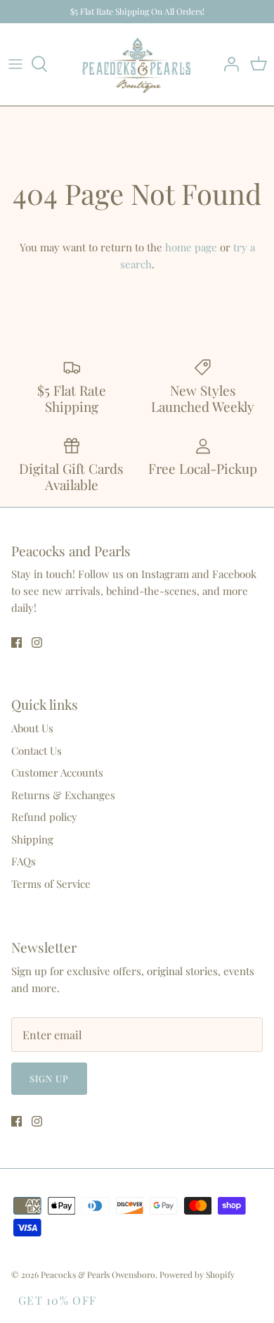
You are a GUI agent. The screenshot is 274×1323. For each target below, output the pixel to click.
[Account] (227, 64)
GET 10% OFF (57, 1300)
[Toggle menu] (15, 64)
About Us (32, 728)
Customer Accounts (57, 772)
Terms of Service (51, 884)
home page (191, 247)
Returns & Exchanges (63, 795)
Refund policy (44, 817)
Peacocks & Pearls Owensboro (98, 1274)
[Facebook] (16, 642)
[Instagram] (37, 642)
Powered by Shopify (197, 1274)
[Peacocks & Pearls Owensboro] (137, 64)
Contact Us (36, 751)
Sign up (49, 1078)
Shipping (32, 839)
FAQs (23, 861)
